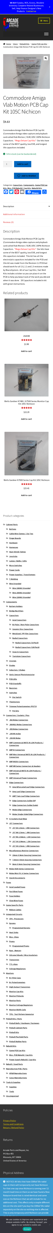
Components (28, 185)
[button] (46, 58)
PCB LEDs (13, 679)
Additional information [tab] (14, 214)
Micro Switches (15, 565)
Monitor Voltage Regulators (21, 1005)
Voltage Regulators (17, 968)
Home (8, 44)
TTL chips (13, 964)
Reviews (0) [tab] (8, 222)
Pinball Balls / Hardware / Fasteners (24, 1023)
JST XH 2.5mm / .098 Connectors (26, 846)
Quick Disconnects (17, 878)
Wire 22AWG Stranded (21, 597)
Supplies (13, 1087)
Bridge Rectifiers (16, 611)
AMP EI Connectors (17, 750)
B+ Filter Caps (15, 978)
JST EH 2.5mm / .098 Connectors (25, 828)
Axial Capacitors (19, 620)
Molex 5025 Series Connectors (21, 869)
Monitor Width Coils (17, 1009)
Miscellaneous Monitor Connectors (24, 850)
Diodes (12, 665)
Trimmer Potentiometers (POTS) (23, 706)
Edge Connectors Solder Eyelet (25, 805)
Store (15, 44)
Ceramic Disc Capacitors (22, 629)
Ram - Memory (15, 950)
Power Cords (14, 570)
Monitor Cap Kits (16, 991)
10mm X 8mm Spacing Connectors (26, 855)
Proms (12, 941)
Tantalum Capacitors (21, 656)
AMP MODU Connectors (19, 761)
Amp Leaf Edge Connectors (23, 791)
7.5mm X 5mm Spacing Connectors (27, 860)
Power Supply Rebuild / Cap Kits (22, 1059)
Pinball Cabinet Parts (18, 1028)
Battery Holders (16, 606)
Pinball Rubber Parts (17, 1041)
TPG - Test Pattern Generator (21, 1014)
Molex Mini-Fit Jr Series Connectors (24, 873)
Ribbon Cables (15, 909)
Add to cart (22, 164)
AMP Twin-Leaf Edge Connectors (26, 796)
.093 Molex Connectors (18, 729)
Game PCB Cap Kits (39, 44)
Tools (11, 1091)
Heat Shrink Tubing (17, 552)
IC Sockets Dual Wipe (18, 819)
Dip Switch (16, 697)
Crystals (12, 661)
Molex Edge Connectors (22, 809)
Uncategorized (12, 1096)
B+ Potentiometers (17, 982)
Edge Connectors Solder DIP (24, 800)
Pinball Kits (14, 1032)
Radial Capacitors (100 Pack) (27, 647)
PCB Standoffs (15, 683)
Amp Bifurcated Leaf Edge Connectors (28, 787)
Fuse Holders (14, 896)
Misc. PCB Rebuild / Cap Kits (19, 188)
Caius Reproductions (18, 1078)
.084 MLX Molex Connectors (20, 724)
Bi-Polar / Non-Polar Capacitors (25, 624)
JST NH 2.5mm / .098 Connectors (26, 832)
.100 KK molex (15, 733)
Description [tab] (8, 206)
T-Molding (13, 579)
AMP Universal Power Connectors (23, 778)
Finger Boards (15, 538)
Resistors (13, 688)
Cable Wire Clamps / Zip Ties (21, 533)
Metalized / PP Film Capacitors (25, 633)
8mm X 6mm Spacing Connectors (26, 864)
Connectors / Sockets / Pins (17, 715)
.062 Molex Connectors (18, 720)
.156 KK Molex (15, 738)
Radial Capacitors (20, 638)
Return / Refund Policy (13, 1127)
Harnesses (13, 547)
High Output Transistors (19, 987)
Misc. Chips (14, 937)
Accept (27, 1229)
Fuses (8, 882)
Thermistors (14, 702)
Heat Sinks (13, 932)
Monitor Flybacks (16, 996)
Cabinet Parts (12, 524)
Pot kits (15, 711)
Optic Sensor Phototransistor (22, 674)
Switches (13, 692)
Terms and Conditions (13, 1124)
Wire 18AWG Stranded (21, 588)
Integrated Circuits (14, 914)
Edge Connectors (16, 782)
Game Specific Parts (14, 905)
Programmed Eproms (21, 928)
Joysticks (13, 556)
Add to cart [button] (26, 351)
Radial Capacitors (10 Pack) (27, 642)
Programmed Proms (20, 946)
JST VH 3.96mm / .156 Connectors (26, 841)
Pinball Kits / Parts (14, 1019)
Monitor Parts (15, 1000)
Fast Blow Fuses (16, 891)
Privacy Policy (9, 1120)
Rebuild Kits (24, 44)
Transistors (14, 959)
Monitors (10, 973)
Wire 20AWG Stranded (21, 593)
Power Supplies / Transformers (22, 574)
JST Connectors (16, 823)
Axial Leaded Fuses (17, 887)
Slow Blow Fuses (16, 900)
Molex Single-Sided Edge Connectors (27, 814)
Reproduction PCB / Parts (16, 1069)
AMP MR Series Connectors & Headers (24, 766)
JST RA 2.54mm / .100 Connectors (26, 837)
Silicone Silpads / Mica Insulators (23, 955)
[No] (49, 1224)
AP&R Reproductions (18, 1073)
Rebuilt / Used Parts (14, 1064)
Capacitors (17, 185)
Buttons (12, 529)
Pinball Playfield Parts (18, 1037)
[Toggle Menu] (46, 34)
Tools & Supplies (13, 1082)
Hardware (13, 543)
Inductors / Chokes (17, 670)
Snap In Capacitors (20, 652)
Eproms (12, 923)
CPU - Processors (16, 918)
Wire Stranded (15, 583)
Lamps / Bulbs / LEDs (18, 561)
